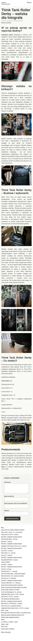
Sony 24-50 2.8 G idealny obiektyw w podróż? (12, 530)
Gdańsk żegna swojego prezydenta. (10, 617)
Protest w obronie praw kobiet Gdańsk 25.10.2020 (13, 587)
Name (9, 496)
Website (6, 510)
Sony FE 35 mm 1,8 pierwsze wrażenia (11, 606)
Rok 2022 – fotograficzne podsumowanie (11, 557)
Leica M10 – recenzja (6, 564)
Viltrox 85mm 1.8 (6, 381)
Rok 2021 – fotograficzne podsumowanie (11, 566)
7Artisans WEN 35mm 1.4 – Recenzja (11, 583)
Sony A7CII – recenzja (7, 550)
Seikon (3, 619)
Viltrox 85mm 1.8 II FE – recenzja (9, 596)
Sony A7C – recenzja (6, 555)
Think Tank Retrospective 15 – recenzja (11, 592)
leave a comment (6, 22)
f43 (2, 467)
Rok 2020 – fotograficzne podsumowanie (11, 580)
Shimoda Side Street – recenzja (9, 539)
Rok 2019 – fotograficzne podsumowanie (11, 601)
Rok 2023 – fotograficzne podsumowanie (11, 548)
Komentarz (7, 482)
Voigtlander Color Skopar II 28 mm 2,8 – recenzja (13, 546)
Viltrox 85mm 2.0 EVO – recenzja (9, 534)
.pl (4, 467)
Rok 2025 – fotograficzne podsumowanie (11, 537)
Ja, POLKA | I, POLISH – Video (9, 622)
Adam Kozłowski (5, 3)
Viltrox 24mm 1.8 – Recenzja (8, 578)
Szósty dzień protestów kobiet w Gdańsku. (12, 585)
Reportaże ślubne (7, 35)
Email (15, 503)
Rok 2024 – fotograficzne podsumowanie (11, 543)
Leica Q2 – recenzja (6, 569)
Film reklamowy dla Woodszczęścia (10, 599)
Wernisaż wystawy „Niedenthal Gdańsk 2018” (12, 615)
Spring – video (4, 624)
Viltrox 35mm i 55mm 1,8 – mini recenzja (11, 532)
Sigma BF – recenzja (6, 541)
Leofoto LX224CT (5, 562)
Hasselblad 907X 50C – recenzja (9, 560)
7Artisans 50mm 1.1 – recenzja (9, 571)
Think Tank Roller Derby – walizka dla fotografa (13, 573)
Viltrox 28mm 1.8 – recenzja (8, 553)
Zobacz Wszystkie (6, 632)
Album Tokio (4, 626)
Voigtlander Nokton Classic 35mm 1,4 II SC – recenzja (15, 608)
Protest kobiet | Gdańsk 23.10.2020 (10, 589)
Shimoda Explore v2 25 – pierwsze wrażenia (12, 576)
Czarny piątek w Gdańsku (7, 629)
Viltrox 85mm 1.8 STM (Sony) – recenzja (11, 603)
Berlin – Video (4, 610)
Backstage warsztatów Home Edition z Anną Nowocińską (15, 612)
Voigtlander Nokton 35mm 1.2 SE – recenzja (12, 594)
